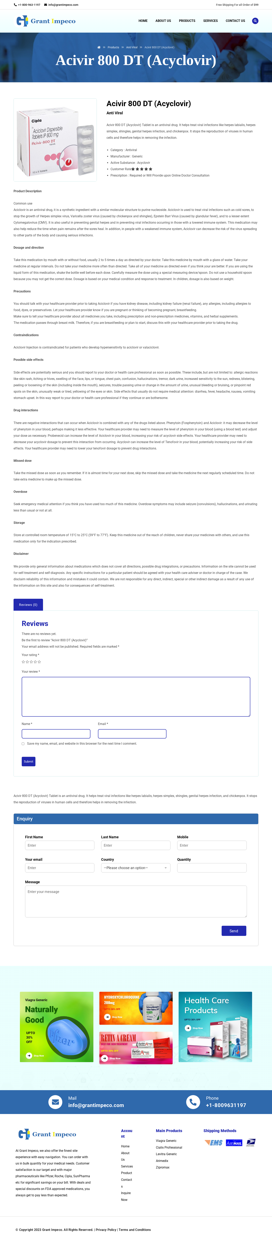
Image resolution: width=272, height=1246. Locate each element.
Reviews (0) (28, 605)
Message (32, 882)
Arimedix (162, 1161)
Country (107, 859)
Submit (28, 761)
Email (103, 724)
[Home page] (99, 47)
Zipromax (162, 1167)
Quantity (184, 859)
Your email (33, 859)
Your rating (30, 655)
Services (127, 1166)
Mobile (182, 837)
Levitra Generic (166, 1154)
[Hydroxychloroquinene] (136, 1008)
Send (234, 931)
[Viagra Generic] (58, 1027)
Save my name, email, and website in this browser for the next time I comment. (82, 743)
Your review (31, 671)
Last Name (110, 837)
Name (27, 724)
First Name (34, 837)
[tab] (28, 605)
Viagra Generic (166, 1141)
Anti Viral (115, 113)
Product (126, 1173)
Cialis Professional (169, 1147)
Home (125, 1146)
